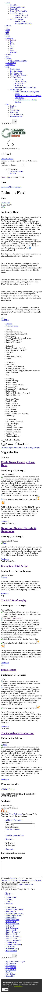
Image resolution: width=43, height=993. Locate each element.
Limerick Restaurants (13, 944)
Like (8, 203)
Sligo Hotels (10, 946)
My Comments (11, 968)
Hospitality (9, 839)
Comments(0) (6, 187)
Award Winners (16, 13)
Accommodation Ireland (14, 913)
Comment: (9, 825)
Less (2, 318)
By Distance (10, 843)
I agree (5, 989)
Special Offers (11, 63)
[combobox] (14, 121)
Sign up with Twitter (25, 884)
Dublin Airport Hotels (13, 916)
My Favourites (11, 964)
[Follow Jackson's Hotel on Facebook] (2, 792)
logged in (13, 878)
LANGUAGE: (6, 123)
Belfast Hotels (11, 922)
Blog (7, 56)
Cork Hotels (10, 926)
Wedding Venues (16, 116)
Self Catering (15, 110)
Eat (7, 28)
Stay (7, 32)
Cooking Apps (16, 89)
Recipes (8, 59)
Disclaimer (9, 893)
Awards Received (21, 17)
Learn (8, 36)
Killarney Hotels (11, 934)
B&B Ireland (10, 911)
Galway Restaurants (13, 932)
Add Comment (16, 187)
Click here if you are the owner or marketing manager (20, 448)
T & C (8, 895)
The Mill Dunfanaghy (13, 600)
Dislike (3, 203)
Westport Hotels (11, 951)
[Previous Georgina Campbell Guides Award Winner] (38, 498)
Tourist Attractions (16, 114)
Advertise (9, 903)
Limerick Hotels (11, 942)
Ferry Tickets (10, 974)
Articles (8, 54)
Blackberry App (20, 81)
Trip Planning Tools (29, 814)
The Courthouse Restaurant (17, 733)
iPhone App (19, 79)
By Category (10, 845)
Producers (9, 38)
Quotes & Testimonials (18, 11)
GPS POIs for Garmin (18, 75)
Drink (8, 30)
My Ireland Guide (16, 171)
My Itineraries (11, 966)
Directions (4, 814)
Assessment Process (17, 7)
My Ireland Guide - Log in (15, 961)
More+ (8, 104)
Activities (9, 324)
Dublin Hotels (11, 918)
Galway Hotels (11, 930)
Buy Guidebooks (16, 71)
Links (8, 901)
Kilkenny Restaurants (13, 940)
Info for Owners (16, 19)
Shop (7, 67)
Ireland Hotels (11, 907)
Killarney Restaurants (13, 936)
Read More (5, 320)
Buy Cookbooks (16, 73)
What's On (14, 112)
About (8, 3)
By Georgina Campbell (18, 61)
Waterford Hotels (12, 949)
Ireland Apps (15, 77)
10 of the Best (11, 40)
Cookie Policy (18, 986)
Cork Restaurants (12, 928)
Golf (11, 108)
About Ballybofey (15, 814)
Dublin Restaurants (12, 920)
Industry (13, 173)
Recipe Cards (15, 69)
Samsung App (20, 83)
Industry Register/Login (23, 23)
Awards (8, 25)
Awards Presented (21, 15)
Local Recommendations (15, 835)
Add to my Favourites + (14, 820)
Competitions (10, 65)
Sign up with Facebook (9, 884)
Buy (7, 34)
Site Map (9, 899)
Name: (8, 822)
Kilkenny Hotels (11, 938)
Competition (10, 976)
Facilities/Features (12, 326)
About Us (13, 5)
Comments (9, 849)
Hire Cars (9, 972)
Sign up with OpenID (8, 887)
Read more (5, 521)
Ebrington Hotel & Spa (14, 565)
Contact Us (14, 9)
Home (3, 177)
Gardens (13, 106)
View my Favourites (13, 829)
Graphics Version (7, 159)
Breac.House (8, 669)
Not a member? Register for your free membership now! (21, 880)
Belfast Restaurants (12, 924)
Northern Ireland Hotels (14, 909)
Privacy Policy (11, 897)
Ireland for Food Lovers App (25, 87)
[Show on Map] (3, 812)
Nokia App (19, 85)
